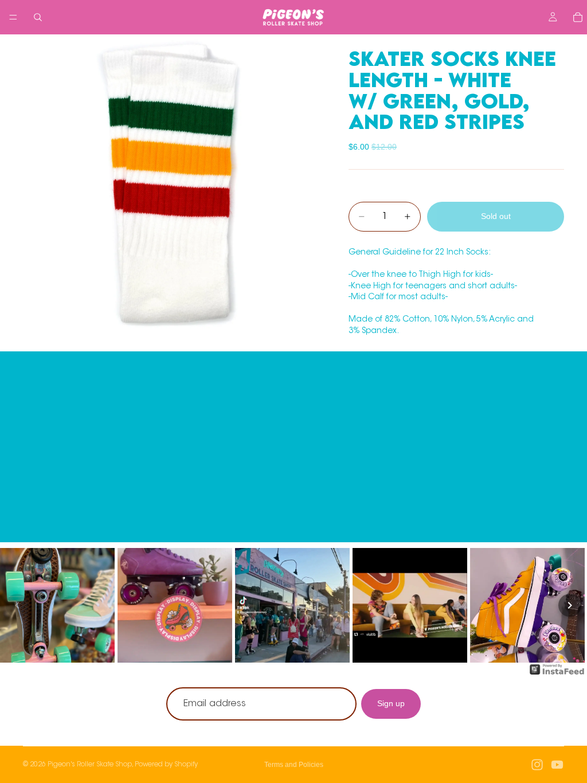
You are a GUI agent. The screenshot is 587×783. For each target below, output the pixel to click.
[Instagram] (537, 765)
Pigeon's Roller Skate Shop (90, 764)
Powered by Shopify (166, 764)
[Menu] (13, 17)
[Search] (37, 17)
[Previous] (17, 605)
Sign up (391, 703)
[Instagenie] (557, 675)
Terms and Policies (293, 765)
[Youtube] (557, 765)
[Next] (569, 605)
